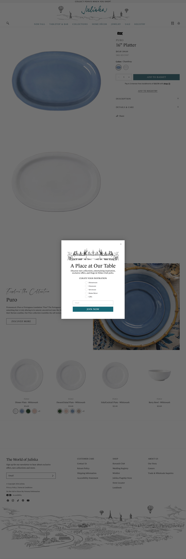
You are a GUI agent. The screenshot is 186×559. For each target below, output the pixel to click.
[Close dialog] (121, 244)
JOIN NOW (93, 309)
